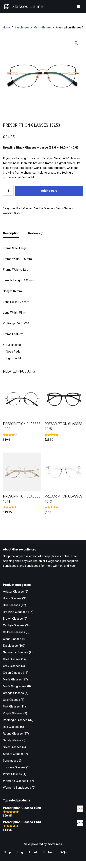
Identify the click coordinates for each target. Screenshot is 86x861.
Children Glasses (14, 632)
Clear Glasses (12, 639)
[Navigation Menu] (78, 6)
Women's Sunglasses (17, 787)
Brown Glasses (13, 618)
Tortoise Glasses (14, 767)
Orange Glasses (13, 693)
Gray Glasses (11, 666)
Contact (48, 852)
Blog (20, 852)
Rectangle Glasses (15, 720)
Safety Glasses (13, 740)
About (33, 852)
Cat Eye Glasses (13, 625)
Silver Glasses (12, 747)
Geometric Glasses (15, 652)
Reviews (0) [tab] (36, 233)
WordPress (54, 844)
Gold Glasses (11, 659)
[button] (76, 43)
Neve (27, 844)
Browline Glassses (44, 208)
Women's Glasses (13, 213)
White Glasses (12, 774)
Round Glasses (13, 733)
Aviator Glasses (13, 591)
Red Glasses (11, 727)
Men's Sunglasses (14, 686)
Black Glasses (24, 208)
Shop (7, 852)
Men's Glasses (42, 27)
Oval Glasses (11, 700)
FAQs (63, 852)
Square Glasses (13, 754)
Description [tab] (11, 233)
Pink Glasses (11, 706)
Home (7, 27)
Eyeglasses (22, 27)
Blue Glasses (11, 605)
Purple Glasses (13, 713)
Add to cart (49, 190)
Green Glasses (12, 672)
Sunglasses (10, 760)
